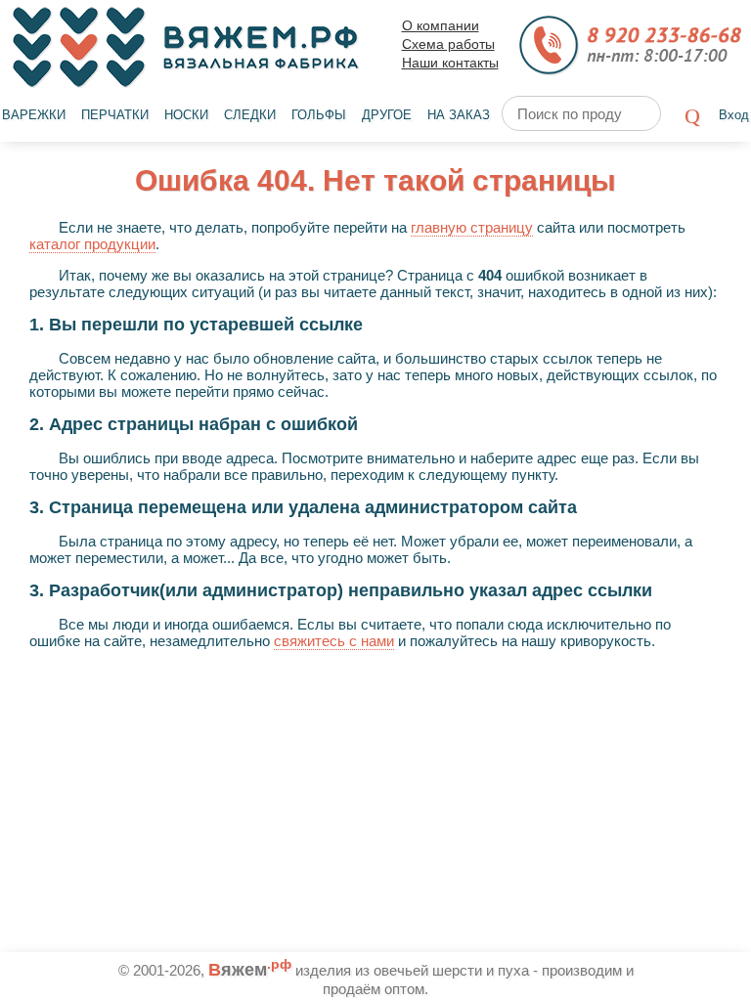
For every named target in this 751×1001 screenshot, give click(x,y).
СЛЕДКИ (250, 115)
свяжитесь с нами (334, 640)
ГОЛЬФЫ (318, 115)
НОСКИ (186, 115)
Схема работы (448, 44)
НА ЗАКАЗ (458, 115)
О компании (440, 26)
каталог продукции (92, 244)
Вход (734, 115)
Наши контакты (450, 63)
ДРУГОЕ (387, 115)
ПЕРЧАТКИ (115, 115)
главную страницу (472, 227)
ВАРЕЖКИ (34, 115)
